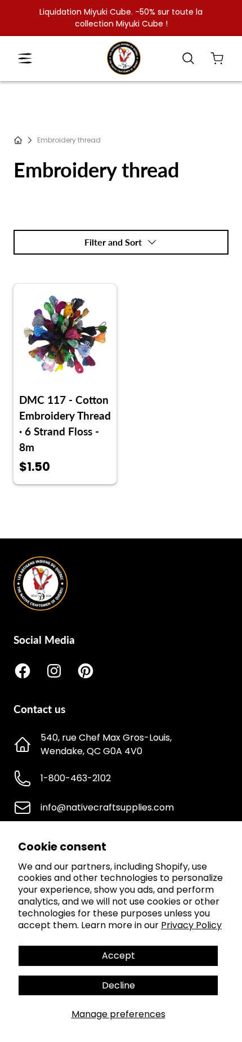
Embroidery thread (69, 140)
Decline (118, 985)
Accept (118, 955)
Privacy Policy (191, 925)
